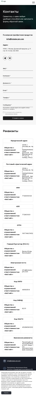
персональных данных (11, 114)
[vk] (10, 58)
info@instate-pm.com (15, 39)
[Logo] (5, 2)
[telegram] (5, 58)
